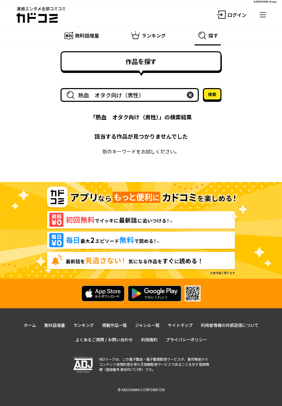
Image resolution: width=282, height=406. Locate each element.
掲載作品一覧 (114, 325)
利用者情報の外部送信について (230, 325)
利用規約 (149, 339)
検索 (212, 94)
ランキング (83, 325)
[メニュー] (263, 15)
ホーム (30, 325)
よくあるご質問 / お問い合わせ (104, 339)
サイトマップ (180, 325)
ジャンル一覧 (147, 325)
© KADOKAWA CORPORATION (141, 389)
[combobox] (131, 95)
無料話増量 (54, 325)
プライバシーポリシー (186, 339)
